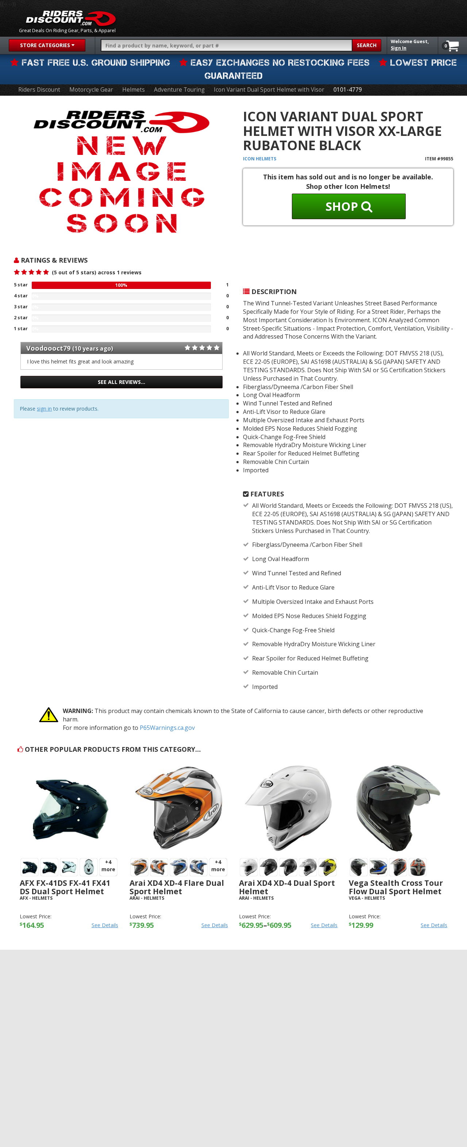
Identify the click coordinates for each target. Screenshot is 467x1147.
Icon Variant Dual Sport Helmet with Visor (269, 90)
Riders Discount (39, 90)
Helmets (133, 90)
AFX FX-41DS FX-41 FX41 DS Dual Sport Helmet (65, 887)
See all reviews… (121, 381)
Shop (343, 206)
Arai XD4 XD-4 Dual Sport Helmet (287, 887)
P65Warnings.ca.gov (167, 728)
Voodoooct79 (48, 348)
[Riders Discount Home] (71, 18)
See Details (105, 925)
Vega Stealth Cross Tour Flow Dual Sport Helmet (396, 887)
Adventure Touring (179, 90)
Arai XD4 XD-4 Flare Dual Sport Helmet (177, 887)
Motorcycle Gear (91, 90)
